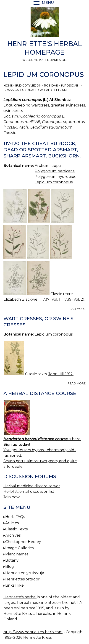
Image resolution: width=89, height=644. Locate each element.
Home (8, 85)
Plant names (16, 554)
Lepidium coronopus (54, 182)
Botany (11, 560)
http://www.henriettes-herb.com (33, 632)
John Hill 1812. (60, 374)
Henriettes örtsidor (22, 579)
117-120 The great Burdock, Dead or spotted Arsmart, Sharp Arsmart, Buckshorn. (42, 149)
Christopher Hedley (23, 542)
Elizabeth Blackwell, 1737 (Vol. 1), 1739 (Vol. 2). (44, 299)
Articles (12, 523)
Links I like (14, 585)
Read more (77, 309)
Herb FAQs (15, 517)
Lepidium (60, 90)
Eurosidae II (70, 85)
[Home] (44, 22)
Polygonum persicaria (55, 171)
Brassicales (13, 90)
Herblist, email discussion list (28, 491)
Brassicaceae (38, 90)
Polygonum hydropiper (56, 176)
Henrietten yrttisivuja (24, 573)
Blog (9, 566)
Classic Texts (16, 529)
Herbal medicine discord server (31, 486)
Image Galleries (19, 548)
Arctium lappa (48, 165)
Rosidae (51, 85)
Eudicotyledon (28, 85)
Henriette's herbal (20, 597)
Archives (13, 535)
